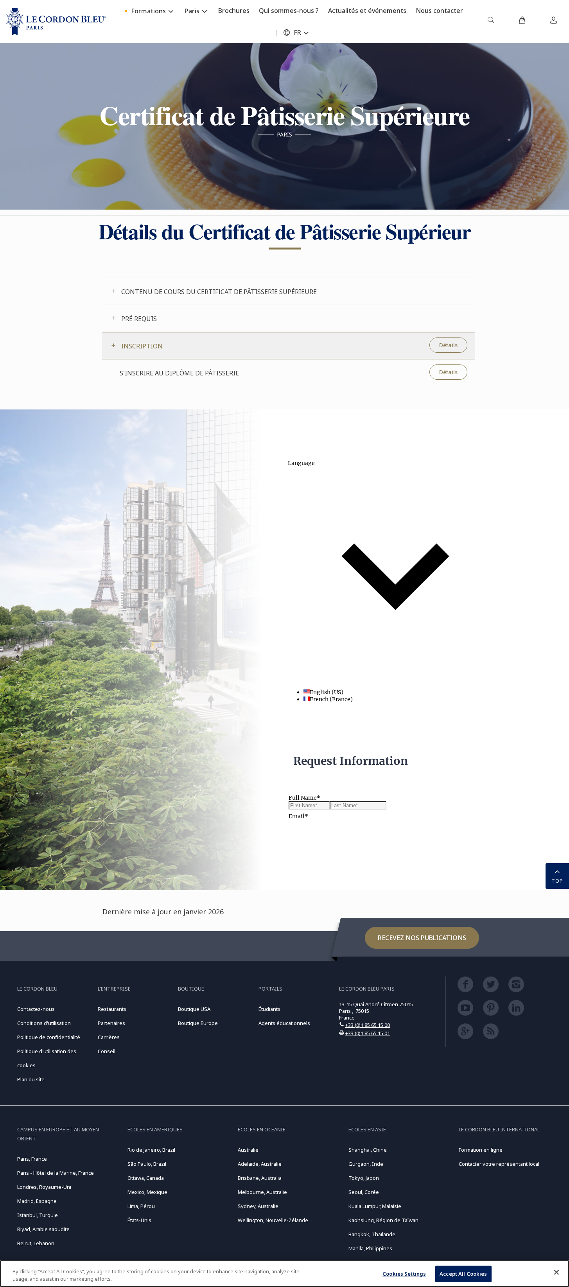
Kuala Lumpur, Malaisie (374, 1206)
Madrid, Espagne (37, 1200)
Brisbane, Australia (260, 1177)
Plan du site (31, 1079)
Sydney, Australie (258, 1206)
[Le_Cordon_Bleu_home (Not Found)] (56, 21)
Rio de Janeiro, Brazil (151, 1149)
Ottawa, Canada (145, 1177)
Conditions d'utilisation (44, 1023)
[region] (284, 1273)
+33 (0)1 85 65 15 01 (367, 1033)
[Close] (556, 1272)
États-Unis (139, 1220)
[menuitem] (490, 21)
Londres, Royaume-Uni (44, 1186)
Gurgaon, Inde (365, 1163)
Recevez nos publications (422, 937)
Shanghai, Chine (367, 1149)
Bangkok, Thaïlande (371, 1234)
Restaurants (112, 1008)
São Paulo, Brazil (146, 1163)
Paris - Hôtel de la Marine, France (55, 1172)
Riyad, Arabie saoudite (43, 1229)
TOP (557, 880)
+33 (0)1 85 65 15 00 (367, 1025)
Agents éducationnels (284, 1023)
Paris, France (32, 1158)
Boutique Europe (198, 1023)
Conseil (106, 1051)
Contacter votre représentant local (499, 1163)
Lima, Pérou (141, 1206)
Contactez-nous (36, 1008)
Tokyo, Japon (363, 1177)
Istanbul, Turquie (37, 1215)
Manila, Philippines (370, 1248)
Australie (248, 1149)
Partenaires (111, 1023)
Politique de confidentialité (48, 1037)
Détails (448, 345)
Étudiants (269, 1008)
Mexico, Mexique (147, 1191)
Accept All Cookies (463, 1273)
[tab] (288, 291)
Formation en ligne (481, 1149)
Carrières (109, 1037)
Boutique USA (194, 1008)
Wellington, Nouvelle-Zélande (273, 1220)
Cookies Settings (404, 1273)
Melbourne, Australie (262, 1191)
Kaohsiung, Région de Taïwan (383, 1220)
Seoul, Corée (363, 1191)
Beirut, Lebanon (35, 1243)
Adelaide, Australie (260, 1163)
